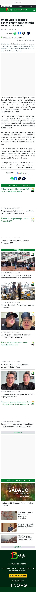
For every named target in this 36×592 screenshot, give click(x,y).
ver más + (18, 547)
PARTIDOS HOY (21, 6)
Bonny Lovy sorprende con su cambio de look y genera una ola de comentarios (17, 425)
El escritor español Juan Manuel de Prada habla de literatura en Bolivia (17, 212)
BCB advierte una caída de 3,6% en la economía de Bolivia (25, 538)
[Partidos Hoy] (25, 584)
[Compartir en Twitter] (19, 179)
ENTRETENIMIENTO (20, 10)
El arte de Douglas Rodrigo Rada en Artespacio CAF (15, 242)
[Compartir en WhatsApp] (15, 33)
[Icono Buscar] (34, 10)
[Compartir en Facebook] (19, 33)
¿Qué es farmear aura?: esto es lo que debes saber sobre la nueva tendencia (16, 276)
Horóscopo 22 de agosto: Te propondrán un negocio (17, 504)
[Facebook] (11, 584)
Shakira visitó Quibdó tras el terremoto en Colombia (17, 306)
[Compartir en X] (24, 33)
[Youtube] (22, 584)
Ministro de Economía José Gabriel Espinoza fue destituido (26, 526)
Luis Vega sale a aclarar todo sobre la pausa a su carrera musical (16, 336)
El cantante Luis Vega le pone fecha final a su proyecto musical (17, 395)
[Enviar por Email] (28, 33)
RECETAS (32, 6)
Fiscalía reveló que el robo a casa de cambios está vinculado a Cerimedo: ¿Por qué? (25, 516)
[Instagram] (18, 584)
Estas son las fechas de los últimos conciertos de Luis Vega (14, 365)
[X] (15, 584)
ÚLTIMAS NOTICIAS (6, 6)
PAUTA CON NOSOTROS (18, 576)
